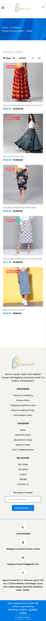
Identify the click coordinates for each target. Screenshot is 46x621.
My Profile (23, 464)
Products (15, 27)
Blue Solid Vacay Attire (13, 310)
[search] (43, 7)
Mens (23, 430)
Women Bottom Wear (13, 30)
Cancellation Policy (23, 415)
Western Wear (23, 444)
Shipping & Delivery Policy (23, 405)
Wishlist (23, 479)
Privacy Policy (23, 400)
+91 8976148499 (23, 534)
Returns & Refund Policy (23, 410)
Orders (23, 474)
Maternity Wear (23, 434)
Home (5, 27)
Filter (8, 58)
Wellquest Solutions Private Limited (23, 549)
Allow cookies (23, 617)
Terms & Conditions (23, 395)
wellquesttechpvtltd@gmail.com (23, 564)
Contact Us (23, 484)
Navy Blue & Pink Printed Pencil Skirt (19, 207)
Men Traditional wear (23, 449)
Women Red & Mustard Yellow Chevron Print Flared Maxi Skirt (23, 105)
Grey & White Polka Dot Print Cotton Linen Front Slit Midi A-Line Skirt (23, 259)
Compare (23, 469)
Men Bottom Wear (23, 439)
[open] (3, 7)
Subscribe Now (21, 508)
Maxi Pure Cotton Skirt (13, 156)
